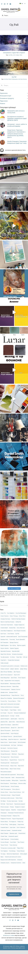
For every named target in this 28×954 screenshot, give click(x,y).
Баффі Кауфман (5, 645)
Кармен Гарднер (14, 648)
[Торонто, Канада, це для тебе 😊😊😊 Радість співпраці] (14, 456)
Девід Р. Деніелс (14, 668)
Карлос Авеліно (5, 648)
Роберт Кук (20, 821)
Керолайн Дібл (15, 651)
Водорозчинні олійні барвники (8, 859)
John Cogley (16, 55)
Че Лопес (12, 657)
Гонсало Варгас (12, 701)
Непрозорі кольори (5, 795)
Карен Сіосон (4, 742)
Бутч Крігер (13, 645)
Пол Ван (21, 801)
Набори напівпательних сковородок (10, 707)
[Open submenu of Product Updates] (27, 98)
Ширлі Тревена (4, 833)
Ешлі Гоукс (3, 633)
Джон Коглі (20, 727)
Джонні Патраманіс (6, 730)
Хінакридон (4, 812)
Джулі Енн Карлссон (13, 739)
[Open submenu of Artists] (27, 93)
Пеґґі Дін (3, 804)
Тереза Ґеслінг (4, 845)
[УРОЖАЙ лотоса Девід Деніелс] (2, 110)
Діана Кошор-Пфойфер (6, 671)
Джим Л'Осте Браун (6, 724)
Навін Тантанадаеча (6, 789)
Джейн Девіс (14, 718)
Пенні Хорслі (9, 804)
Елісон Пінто (22, 616)
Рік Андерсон (12, 821)
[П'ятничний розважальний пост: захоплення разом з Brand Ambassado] (14, 254)
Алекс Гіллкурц (14, 616)
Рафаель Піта (16, 815)
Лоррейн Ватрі (13, 759)
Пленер (12, 806)
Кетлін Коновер (21, 742)
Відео (2, 856)
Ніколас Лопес (4, 792)
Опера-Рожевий (16, 795)
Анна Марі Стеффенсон (7, 630)
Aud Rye (10, 55)
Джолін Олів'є (15, 730)
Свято (19, 710)
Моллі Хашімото (5, 783)
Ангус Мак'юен (21, 627)
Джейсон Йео (4, 721)
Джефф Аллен (4, 692)
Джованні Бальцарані (18, 698)
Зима (23, 862)
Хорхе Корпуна (14, 733)
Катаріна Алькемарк (17, 654)
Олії (23, 792)
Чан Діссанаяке (5, 657)
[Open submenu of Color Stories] (27, 96)
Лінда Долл (21, 754)
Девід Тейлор (23, 668)
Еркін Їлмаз (14, 677)
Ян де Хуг (10, 712)
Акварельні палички (16, 862)
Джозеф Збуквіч (18, 736)
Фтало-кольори (5, 806)
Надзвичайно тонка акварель (12, 680)
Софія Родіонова (5, 839)
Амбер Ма (18, 621)
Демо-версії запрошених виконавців (10, 704)
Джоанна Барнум (5, 727)
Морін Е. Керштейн (5, 777)
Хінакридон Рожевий (6, 815)
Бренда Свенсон (14, 642)
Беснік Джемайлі (20, 639)
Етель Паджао (21, 677)
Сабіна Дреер (12, 824)
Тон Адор (3, 853)
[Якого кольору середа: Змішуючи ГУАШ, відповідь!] (14, 312)
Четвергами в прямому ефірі (8, 848)
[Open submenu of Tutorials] (27, 101)
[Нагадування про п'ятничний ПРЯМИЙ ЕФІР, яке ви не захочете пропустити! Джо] (14, 283)
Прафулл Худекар (5, 809)
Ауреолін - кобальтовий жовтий (9, 636)
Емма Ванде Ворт (5, 677)
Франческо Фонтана (6, 686)
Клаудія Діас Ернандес (13, 660)
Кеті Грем (13, 745)
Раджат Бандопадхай (17, 818)
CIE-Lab (25, 657)
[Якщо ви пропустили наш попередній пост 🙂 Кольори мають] (14, 572)
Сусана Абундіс (5, 842)
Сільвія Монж (21, 833)
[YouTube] (10, 4)
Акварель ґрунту (5, 862)
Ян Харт (12, 715)
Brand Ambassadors (13, 79)
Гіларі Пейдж (13, 710)
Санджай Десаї (4, 827)
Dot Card (20, 79)
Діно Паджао (17, 671)
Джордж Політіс (13, 692)
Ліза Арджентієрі (5, 757)
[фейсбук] (1, 4)
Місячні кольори (5, 765)
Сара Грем (12, 827)
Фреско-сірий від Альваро (7, 621)
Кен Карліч (3, 748)
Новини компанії (5, 668)
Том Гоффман (4, 851)
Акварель (19, 859)
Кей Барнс (20, 745)
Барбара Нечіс (4, 639)
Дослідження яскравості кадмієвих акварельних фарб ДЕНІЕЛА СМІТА (17, 118)
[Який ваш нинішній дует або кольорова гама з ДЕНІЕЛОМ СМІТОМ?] (14, 399)
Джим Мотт (15, 724)
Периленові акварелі (19, 804)
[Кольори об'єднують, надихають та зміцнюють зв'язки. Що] (14, 197)
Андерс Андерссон (19, 624)
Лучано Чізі (21, 759)
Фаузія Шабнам (5, 683)
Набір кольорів (4, 663)
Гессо (22, 695)
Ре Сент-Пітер (4, 824)
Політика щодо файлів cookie (18, 948)
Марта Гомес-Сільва (15, 768)
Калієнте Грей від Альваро (18, 619)
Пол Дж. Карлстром (12, 801)
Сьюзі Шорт (13, 842)
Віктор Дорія (23, 853)
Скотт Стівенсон (21, 827)
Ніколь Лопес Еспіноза (15, 792)
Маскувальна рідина (6, 771)
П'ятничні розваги (5, 689)
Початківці (12, 639)
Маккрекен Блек (20, 777)
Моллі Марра (13, 783)
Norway (25, 79)
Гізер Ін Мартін (4, 710)
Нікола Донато (16, 789)
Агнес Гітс (3, 613)
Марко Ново (13, 765)
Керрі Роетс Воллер (6, 654)
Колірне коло (24, 666)
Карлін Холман (12, 742)
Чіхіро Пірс (19, 657)
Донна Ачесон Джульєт (7, 674)
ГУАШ (18, 701)
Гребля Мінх (23, 780)
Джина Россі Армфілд (6, 698)
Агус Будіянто (10, 613)
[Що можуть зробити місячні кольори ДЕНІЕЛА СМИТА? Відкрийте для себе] (14, 341)
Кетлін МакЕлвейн (5, 745)
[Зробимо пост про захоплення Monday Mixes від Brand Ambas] (14, 543)
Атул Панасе (11, 633)
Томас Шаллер (13, 845)
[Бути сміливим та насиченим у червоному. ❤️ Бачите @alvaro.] (14, 428)
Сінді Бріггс (3, 660)
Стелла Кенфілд (14, 839)
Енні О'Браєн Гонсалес (20, 630)
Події (2, 680)
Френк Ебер (15, 686)
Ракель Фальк (4, 821)
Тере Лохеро (20, 842)
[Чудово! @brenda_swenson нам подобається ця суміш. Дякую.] (14, 226)
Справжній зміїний (16, 830)
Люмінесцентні (14, 762)
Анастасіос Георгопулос (7, 624)
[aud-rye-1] (14, 60)
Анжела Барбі (4, 627)
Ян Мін (17, 715)
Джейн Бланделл (5, 718)
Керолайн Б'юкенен (6, 651)
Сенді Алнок (21, 824)
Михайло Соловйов (5, 780)
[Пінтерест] (7, 4)
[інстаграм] (4, 4)
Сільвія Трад (4, 836)
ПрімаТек (13, 809)
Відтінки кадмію (21, 645)
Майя (13, 777)
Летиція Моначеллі (5, 754)
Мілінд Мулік (15, 780)
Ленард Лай (14, 751)
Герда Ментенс (15, 695)
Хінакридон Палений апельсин (16, 812)
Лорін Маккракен (5, 751)
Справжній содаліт (13, 836)
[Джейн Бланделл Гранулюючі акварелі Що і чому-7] (2, 140)
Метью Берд (20, 774)
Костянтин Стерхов (12, 748)
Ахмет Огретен (5, 616)
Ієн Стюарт (3, 712)
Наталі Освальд (15, 786)
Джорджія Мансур (5, 695)
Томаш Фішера (20, 851)
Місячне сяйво (22, 783)
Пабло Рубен (19, 798)
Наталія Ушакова (5, 786)
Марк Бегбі (21, 765)
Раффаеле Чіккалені (6, 818)
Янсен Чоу (21, 718)
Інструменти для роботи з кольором (10, 666)
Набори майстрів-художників (8, 774)
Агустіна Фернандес (21, 613)
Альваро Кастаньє (5, 619)
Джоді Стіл (13, 727)
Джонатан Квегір (5, 733)
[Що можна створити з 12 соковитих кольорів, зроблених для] (14, 168)
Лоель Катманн (15, 757)
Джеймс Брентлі (5, 715)
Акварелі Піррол (21, 809)
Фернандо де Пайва (15, 683)
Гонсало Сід (4, 701)
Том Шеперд (12, 851)
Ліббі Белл (14, 754)
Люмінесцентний (5, 762)
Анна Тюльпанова (22, 636)
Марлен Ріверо (4, 768)
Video (20, 55)
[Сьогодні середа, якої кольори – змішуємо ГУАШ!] (14, 370)
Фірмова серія (13, 833)
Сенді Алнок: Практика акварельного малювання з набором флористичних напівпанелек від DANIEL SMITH (16, 133)
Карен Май (23, 739)
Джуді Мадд (4, 739)
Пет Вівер (3, 801)
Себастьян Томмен (5, 830)
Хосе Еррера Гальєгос (6, 736)
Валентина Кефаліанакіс (13, 853)
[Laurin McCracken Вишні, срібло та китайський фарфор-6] (2, 123)
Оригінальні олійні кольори (7, 798)
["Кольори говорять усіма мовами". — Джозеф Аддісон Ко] (14, 514)
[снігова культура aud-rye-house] (14, 35)
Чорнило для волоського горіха (13, 856)
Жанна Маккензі (20, 721)
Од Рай (14, 77)
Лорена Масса (4, 759)
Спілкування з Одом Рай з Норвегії (14, 52)
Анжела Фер (12, 627)
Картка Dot (17, 674)
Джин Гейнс (12, 721)
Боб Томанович (4, 642)
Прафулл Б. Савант (20, 806)
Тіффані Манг (20, 848)
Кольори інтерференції (20, 712)
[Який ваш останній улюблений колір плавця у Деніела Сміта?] (14, 485)
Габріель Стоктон (15, 689)
